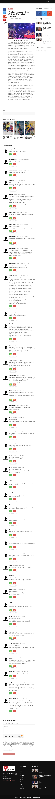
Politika (21, 770)
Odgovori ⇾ (12, 155)
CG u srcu (22, 775)
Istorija (21, 779)
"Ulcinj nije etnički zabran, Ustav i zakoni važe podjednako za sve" (47, 40)
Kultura (11, 8)
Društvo (21, 771)
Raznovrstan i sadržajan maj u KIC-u (18, 137)
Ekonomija (22, 773)
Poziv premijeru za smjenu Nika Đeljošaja (47, 23)
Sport (21, 781)
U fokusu (21, 786)
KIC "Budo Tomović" (41, 50)
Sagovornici (22, 783)
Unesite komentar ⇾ (9, 754)
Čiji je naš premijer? (47, 34)
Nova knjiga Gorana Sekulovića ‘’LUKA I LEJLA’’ (47, 28)
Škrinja (21, 784)
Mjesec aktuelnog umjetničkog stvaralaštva (30, 137)
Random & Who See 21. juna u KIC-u (7, 137)
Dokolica (22, 788)
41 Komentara (18, 18)
